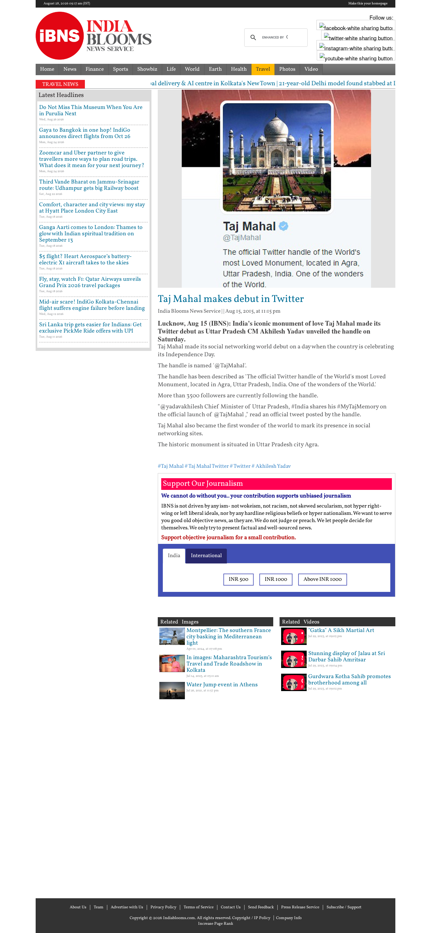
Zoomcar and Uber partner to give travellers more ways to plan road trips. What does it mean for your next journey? (92, 159)
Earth (215, 69)
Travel (263, 69)
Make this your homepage (367, 4)
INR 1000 (276, 579)
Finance (95, 69)
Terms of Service (199, 907)
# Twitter (240, 466)
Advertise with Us (127, 907)
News (69, 69)
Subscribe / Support (344, 907)
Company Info (289, 918)
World (192, 69)
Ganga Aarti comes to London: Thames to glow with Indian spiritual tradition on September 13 (91, 234)
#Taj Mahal (171, 466)
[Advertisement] (93, 623)
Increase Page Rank (215, 924)
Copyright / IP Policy (251, 918)
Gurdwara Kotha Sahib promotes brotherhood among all (349, 680)
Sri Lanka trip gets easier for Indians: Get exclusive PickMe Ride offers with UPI (90, 328)
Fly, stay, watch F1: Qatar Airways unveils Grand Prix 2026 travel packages (90, 282)
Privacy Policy (163, 907)
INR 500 (238, 579)
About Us (78, 907)
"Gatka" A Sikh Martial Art (341, 631)
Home (47, 69)
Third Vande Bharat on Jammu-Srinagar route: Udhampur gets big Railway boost (89, 185)
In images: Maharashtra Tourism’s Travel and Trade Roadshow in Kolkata (229, 664)
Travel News (60, 84)
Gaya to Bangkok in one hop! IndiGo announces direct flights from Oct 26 (84, 133)
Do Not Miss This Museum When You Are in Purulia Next (91, 111)
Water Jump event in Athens (222, 685)
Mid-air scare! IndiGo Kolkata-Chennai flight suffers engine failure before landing (92, 305)
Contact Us (231, 907)
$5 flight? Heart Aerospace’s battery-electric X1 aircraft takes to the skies (85, 260)
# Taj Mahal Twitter (207, 466)
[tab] (174, 556)
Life (171, 69)
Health (239, 69)
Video (311, 69)
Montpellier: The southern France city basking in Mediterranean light (228, 637)
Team (98, 907)
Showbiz (147, 69)
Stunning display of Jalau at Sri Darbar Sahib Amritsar (346, 657)
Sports (120, 69)
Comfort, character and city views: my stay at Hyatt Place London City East (92, 208)
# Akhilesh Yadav (271, 466)
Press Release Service (300, 907)
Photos (287, 69)
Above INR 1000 (323, 579)
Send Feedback (261, 907)
